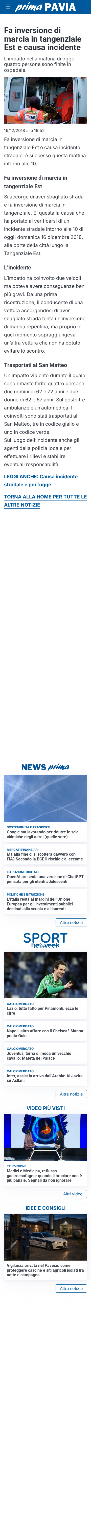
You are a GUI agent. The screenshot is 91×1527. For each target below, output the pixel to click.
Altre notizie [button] (71, 922)
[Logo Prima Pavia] (45, 7)
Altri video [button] (73, 1193)
